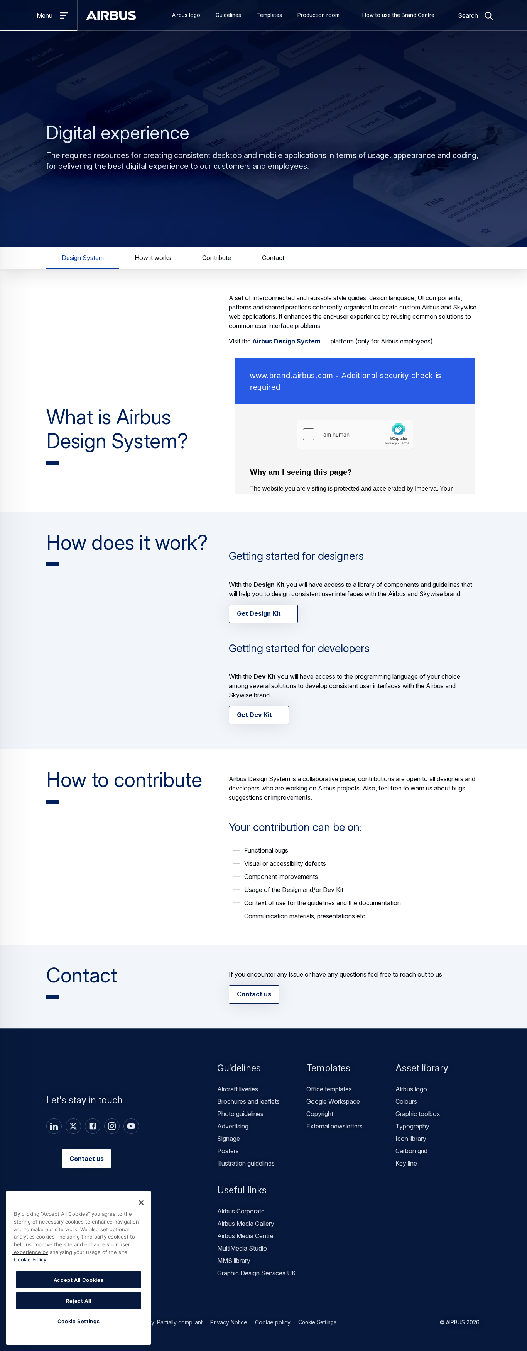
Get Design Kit (259, 613)
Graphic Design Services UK (256, 1273)
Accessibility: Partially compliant (163, 1322)
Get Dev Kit (254, 715)
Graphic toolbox (417, 1114)
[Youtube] (131, 1126)
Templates (269, 15)
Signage (228, 1138)
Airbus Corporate (241, 1211)
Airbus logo (186, 15)
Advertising (232, 1126)
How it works (153, 258)
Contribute (216, 258)
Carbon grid (411, 1151)
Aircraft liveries (237, 1089)
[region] (78, 1268)
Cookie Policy (30, 1259)
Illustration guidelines (246, 1163)
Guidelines (228, 15)
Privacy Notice (228, 1322)
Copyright (319, 1114)
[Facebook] (92, 1126)
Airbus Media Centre (245, 1236)
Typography (412, 1126)
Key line (406, 1163)
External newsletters (334, 1126)
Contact (273, 258)
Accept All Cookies (79, 1280)
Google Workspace (333, 1101)
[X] (73, 1126)
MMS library (233, 1260)
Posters (228, 1151)
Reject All (78, 1301)
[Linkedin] (54, 1126)
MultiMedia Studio (242, 1248)
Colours (406, 1101)
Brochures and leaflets (248, 1101)
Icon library (410, 1138)
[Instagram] (112, 1126)
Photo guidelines (240, 1114)
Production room (318, 15)
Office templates (329, 1089)
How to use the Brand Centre (398, 15)
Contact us (254, 994)
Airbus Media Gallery (245, 1223)
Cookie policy (273, 1322)
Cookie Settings (317, 1322)
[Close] (141, 1202)
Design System (83, 258)
